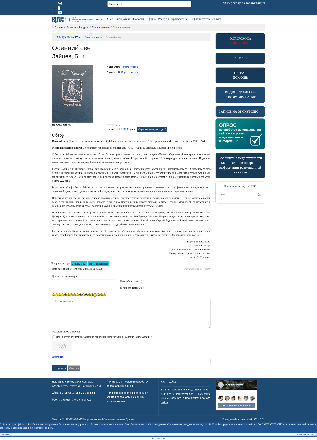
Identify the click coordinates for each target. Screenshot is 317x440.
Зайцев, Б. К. (78, 263)
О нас (109, 19)
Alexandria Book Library (197, 268)
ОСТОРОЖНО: (240, 40)
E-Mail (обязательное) (132, 287)
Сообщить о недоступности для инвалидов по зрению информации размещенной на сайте (240, 164)
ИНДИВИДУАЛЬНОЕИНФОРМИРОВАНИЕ (240, 94)
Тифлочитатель (200, 19)
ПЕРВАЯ (240, 75)
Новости (138, 19)
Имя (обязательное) (131, 281)
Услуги (216, 19)
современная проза (98, 263)
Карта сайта (168, 381)
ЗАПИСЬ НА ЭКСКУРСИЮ (239, 111)
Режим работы (61, 399)
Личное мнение (93, 37)
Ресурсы (163, 19)
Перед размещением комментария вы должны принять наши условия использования (104, 336)
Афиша (151, 19)
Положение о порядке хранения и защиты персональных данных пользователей (127, 397)
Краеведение (179, 19)
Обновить (57, 356)
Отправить (59, 368)
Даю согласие (158, 438)
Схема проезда (81, 399)
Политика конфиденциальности (158, 434)
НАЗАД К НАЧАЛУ (66, 37)
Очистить (74, 368)
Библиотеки (123, 19)
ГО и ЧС (240, 57)
